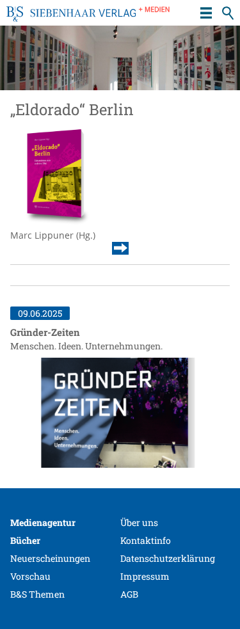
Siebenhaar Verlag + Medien (88, 19)
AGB (129, 594)
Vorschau (30, 576)
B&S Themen (37, 594)
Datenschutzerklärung (167, 558)
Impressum (145, 576)
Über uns (139, 522)
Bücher (25, 540)
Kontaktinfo (145, 540)
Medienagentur (43, 522)
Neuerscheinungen (50, 558)
